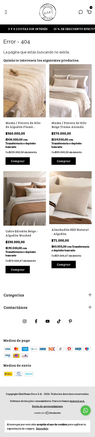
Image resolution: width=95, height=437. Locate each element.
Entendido (42, 428)
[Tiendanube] (47, 413)
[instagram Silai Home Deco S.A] (25, 321)
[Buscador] (80, 12)
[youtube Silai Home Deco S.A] (48, 321)
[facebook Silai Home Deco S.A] (36, 321)
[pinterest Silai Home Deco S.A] (70, 321)
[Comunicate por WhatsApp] (86, 410)
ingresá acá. (77, 401)
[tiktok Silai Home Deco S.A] (59, 321)
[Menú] (6, 12)
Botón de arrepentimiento (47, 406)
